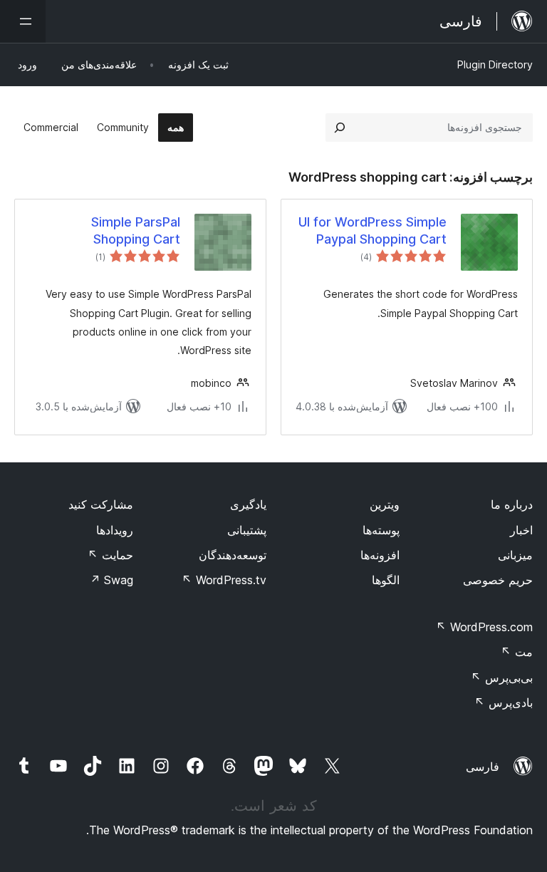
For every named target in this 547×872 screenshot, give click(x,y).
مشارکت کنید (100, 504)
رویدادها (114, 530)
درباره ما (512, 504)
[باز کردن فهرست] (23, 21)
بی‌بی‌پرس (502, 677)
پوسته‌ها (381, 530)
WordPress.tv (224, 580)
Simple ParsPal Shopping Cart (135, 230)
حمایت (110, 555)
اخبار (521, 530)
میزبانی (515, 555)
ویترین (385, 504)
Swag (111, 580)
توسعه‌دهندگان (232, 555)
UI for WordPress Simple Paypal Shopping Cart (372, 230)
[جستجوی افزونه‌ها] (339, 127)
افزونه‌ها (380, 555)
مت (517, 652)
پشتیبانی (246, 530)
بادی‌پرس (503, 702)
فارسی (482, 766)
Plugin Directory (495, 64)
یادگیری (248, 504)
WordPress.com (484, 627)
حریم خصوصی (498, 580)
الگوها (386, 580)
